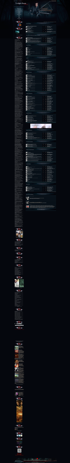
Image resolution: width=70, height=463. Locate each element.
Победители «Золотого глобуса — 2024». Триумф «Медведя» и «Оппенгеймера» (19, 209)
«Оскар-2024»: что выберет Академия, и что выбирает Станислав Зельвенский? (18, 146)
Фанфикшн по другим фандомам (30, 149)
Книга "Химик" (49, 38)
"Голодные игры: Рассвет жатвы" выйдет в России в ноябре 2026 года (19, 47)
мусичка (43, 205)
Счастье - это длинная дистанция (18, 299)
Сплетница (29, 157)
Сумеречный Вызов (29, 189)
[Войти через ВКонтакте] (18, 25)
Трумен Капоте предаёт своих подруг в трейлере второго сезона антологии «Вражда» (18, 212)
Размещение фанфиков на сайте (30, 61)
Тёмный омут (16, 294)
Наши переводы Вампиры (30, 117)
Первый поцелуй (16, 293)
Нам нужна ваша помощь (17, 117)
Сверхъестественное (35, 156)
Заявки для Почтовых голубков (50, 65)
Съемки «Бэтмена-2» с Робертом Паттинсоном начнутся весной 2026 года (18, 59)
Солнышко (50, 85)
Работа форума (29, 28)
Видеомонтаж (29, 54)
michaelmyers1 (50, 172)
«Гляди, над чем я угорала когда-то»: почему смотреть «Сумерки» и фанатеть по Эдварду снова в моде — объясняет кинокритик (19, 57)
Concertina (50, 67)
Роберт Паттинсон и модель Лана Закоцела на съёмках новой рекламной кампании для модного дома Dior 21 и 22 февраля (19, 164)
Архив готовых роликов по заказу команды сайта (52, 54)
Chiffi (45, 205)
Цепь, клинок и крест (49, 144)
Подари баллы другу (29, 31)
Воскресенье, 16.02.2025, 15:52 (49, 158)
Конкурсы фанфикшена (37, 168)
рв (49, 176)
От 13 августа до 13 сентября (50, 101)
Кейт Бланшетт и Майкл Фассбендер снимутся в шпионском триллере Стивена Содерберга (19, 191)
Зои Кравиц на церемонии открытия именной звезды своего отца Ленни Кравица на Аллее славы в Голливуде (19, 141)
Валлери (31, 32)
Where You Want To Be (50, 136)
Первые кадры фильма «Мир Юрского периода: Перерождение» (18, 105)
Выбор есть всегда (49, 96)
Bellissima (50, 29)
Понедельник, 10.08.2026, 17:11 (49, 134)
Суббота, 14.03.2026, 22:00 (49, 156)
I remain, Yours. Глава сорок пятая (18, 317)
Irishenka (50, 75)
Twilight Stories (16, 304)
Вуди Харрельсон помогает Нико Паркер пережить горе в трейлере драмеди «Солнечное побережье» (19, 194)
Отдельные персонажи (29, 101)
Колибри (16, 303)
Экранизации (28, 39)
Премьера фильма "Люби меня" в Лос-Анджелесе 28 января (18, 74)
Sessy (49, 206)
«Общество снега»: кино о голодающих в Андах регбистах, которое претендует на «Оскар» (19, 199)
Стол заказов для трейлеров (50, 190)
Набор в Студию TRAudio (17, 243)
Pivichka (47, 206)
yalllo (49, 146)
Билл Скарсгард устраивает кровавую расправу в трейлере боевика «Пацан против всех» (19, 159)
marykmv (50, 108)
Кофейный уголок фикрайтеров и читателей (51, 168)
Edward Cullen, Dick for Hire (17, 292)
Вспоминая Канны (16, 122)
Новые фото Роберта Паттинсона (18, 102)
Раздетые (16, 298)
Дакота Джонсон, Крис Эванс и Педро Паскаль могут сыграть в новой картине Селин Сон (18, 177)
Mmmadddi (50, 181)
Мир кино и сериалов (29, 173)
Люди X (40, 154)
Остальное (28, 52)
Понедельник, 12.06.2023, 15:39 (49, 86)
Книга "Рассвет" (32, 38)
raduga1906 (33, 198)
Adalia (34, 207)
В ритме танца (49, 88)
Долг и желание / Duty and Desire (18, 297)
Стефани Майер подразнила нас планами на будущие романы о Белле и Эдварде (19, 45)
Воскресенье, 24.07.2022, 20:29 (49, 175)
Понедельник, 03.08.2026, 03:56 (49, 81)
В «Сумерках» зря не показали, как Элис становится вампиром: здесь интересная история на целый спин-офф (19, 52)
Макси (30, 146)
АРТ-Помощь (28, 49)
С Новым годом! (16, 80)
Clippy (40, 206)
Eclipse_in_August (38, 207)
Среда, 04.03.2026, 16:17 (49, 99)
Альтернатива (29, 81)
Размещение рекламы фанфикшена (19, 384)
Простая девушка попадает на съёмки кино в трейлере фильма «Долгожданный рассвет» (19, 179)
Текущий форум (31, 67)
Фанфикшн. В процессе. (29, 72)
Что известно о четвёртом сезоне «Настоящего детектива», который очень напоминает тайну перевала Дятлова (18, 219)
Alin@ (49, 133)
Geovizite (31, 167)
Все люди (28, 78)
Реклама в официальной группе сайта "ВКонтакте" (52, 31)
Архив (30, 51)
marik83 (36, 205)
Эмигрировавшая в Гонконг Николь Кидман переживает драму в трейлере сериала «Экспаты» (19, 223)
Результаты (18, 430)
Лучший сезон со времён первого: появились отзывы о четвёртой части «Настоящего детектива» (18, 211)
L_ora (49, 40)
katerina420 (31, 172)
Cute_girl (51, 205)
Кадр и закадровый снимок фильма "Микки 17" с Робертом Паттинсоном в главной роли (19, 93)
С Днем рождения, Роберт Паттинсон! (18, 67)
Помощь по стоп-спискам (31, 62)
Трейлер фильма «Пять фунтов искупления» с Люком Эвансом (18, 123)
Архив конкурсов (33, 51)
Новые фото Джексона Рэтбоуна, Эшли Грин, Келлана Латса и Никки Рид (18, 118)
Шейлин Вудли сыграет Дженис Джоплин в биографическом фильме (19, 106)
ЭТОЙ (22, 389)
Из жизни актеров (29, 106)
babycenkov (50, 53)
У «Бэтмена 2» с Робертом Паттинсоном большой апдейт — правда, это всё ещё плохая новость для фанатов (19, 113)
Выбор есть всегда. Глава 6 (17, 312)
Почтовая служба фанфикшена (18, 272)
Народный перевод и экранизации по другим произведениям (34, 41)
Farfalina (31, 69)
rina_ (49, 116)
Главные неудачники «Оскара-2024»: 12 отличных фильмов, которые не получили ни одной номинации (19, 148)
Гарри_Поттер (31, 156)
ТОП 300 (16, 267)
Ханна (30, 207)
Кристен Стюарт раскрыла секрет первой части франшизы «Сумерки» (19, 166)
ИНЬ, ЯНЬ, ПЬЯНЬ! (49, 106)
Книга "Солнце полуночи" (36, 38)
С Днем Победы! (16, 68)
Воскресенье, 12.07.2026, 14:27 (49, 104)
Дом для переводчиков (17, 271)
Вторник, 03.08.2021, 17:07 (49, 41)
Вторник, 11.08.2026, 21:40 (49, 26)
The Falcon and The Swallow (50, 78)
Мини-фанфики (29, 86)
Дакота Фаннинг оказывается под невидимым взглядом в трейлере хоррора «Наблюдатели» (18, 155)
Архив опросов (20, 430)
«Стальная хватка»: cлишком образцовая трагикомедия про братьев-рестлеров (19, 201)
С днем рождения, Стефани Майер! (18, 81)
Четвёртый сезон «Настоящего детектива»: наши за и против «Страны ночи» (19, 156)
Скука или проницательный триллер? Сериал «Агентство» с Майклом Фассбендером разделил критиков (18, 87)
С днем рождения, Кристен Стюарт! (18, 136)
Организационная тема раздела (50, 152)
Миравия (33, 75)
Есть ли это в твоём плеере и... (50, 179)
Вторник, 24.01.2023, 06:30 (49, 68)
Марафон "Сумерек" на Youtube (18, 49)
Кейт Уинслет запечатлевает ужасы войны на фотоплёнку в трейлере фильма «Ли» (19, 133)
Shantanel (50, 159)
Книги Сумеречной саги (30, 37)
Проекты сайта (28, 184)
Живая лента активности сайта (41, 209)
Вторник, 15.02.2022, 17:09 (49, 109)
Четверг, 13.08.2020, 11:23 (49, 188)
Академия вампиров (34, 154)
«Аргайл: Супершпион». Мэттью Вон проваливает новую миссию (18, 171)
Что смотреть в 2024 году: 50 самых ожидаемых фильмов (18, 214)
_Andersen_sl (50, 98)
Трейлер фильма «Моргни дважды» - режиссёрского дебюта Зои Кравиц (18, 134)
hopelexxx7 (50, 48)
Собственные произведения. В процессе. (31, 144)
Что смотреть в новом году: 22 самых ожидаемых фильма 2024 (18, 208)
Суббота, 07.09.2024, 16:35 (49, 180)
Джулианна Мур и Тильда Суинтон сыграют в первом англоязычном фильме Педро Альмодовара (19, 186)
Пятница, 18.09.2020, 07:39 (49, 52)
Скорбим (16, 138)
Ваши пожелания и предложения (30, 27)
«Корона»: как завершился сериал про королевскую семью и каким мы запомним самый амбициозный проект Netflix (19, 226)
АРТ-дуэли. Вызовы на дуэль (50, 51)
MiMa (49, 121)
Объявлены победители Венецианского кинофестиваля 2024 (18, 107)
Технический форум (28, 23)
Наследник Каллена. (49, 83)
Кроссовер (28, 109)
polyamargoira (48, 205)
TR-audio (28, 190)
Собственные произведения (29, 141)
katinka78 (38, 206)
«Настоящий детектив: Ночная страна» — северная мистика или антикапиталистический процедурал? (19, 198)
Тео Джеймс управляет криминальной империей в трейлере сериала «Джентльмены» (18, 161)
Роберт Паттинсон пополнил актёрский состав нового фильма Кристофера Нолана (19, 85)
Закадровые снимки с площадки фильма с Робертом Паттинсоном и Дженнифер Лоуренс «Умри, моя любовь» (19, 111)
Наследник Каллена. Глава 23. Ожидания (19, 319)
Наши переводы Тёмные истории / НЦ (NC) (32, 120)
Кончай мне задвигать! (50, 160)
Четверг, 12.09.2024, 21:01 (49, 117)
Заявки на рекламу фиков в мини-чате (19, 341)
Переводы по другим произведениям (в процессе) (32, 160)
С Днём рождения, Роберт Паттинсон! (18, 128)
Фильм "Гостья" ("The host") (36, 40)
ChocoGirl (30, 205)
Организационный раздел (32, 168)
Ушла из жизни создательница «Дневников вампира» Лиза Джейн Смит (19, 72)
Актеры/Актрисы (29, 174)
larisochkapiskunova (38, 198)
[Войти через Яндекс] (19, 25)
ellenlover (39, 205)
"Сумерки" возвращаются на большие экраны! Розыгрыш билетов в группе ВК (18, 43)
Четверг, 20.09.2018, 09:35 (49, 76)
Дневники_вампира (39, 156)
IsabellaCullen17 (50, 80)
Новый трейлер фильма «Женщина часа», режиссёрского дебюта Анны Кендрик (19, 100)
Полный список (44, 207)
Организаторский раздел (32, 187)
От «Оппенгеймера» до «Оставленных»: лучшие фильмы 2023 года (19, 218)
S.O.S (28, 60)
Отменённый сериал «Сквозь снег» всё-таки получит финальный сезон (18, 139)
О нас (28, 166)
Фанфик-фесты (16, 261)
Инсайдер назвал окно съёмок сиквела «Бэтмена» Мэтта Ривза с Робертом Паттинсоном (18, 216)
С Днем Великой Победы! (17, 129)
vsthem (50, 64)
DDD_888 (32, 207)
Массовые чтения (31, 170)
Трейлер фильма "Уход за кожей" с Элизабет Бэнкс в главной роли (18, 116)
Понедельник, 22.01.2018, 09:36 (49, 49)
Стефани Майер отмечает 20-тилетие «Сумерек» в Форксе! (18, 48)
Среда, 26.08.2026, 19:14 (49, 61)
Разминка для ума (29, 68)
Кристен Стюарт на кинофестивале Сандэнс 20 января (18, 193)
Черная (32, 206)
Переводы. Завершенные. (29, 130)
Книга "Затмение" (29, 38)
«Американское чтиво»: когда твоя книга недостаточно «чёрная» (18, 168)
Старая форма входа (19, 26)
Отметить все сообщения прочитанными (52, 191)
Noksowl (33, 32)
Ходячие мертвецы (32, 157)
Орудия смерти (38, 154)
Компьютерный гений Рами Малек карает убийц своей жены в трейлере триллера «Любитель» (19, 84)
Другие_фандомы (36, 157)
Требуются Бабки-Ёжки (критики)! (18, 245)
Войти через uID (19, 23)
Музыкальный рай (29, 171)
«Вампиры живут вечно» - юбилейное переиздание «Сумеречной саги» (18, 73)
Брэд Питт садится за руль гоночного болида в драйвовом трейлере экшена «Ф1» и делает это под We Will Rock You (19, 115)
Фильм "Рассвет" (31, 40)
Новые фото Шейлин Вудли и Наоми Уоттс (19, 101)
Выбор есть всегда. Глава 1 (17, 318)
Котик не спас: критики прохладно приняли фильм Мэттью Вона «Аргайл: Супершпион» (19, 183)
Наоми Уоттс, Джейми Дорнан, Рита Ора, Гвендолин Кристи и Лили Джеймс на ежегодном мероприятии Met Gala (19, 130)
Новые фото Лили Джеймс (17, 182)
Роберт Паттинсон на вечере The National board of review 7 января (19, 78)
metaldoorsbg (50, 174)
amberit (50, 157)
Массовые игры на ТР (29, 188)
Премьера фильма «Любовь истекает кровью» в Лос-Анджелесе (18, 149)
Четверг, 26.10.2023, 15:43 (49, 63)
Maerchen (35, 206)
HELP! (48, 170)
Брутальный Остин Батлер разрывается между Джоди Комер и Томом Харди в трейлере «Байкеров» (18, 153)
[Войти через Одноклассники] (20, 25)
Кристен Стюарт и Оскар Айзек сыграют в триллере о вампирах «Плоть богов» (19, 132)
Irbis (53, 206)
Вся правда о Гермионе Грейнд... (50, 154)
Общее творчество (29, 96)
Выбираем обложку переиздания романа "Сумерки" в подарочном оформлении (19, 44)
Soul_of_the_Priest (43, 206)
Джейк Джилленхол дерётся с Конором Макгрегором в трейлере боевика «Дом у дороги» (18, 189)
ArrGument (50, 90)
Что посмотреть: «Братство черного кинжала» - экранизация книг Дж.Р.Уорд (18, 58)
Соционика (49, 177)
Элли (40, 205)
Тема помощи (28, 29)
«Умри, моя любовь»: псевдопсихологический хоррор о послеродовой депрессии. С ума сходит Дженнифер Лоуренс (18, 63)
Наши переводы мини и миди (30, 136)
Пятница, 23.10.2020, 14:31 (49, 166)
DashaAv (35, 198)
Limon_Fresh (50, 187)
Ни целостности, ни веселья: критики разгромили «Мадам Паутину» (18, 174)
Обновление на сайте (17, 39)
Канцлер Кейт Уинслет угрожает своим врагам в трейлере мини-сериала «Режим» (19, 180)
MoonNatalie (33, 205)
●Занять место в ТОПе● (19, 306)
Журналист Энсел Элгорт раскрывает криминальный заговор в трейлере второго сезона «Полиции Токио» (19, 206)
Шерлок (30, 154)
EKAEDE (30, 206)
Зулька (50, 138)
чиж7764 (50, 103)
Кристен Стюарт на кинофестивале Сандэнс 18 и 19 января (18, 196)
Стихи (28, 88)
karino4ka (51, 206)
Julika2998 (31, 198)
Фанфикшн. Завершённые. (29, 93)
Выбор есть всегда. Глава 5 (17, 313)
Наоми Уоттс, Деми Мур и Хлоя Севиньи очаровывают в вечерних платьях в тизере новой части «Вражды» (19, 221)
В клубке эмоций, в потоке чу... (50, 119)
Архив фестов (34, 67)
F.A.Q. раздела (29, 152)
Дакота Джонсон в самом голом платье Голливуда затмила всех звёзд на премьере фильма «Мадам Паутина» (19, 175)
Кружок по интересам (29, 177)
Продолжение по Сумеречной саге (31, 76)
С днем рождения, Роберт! (17, 40)
